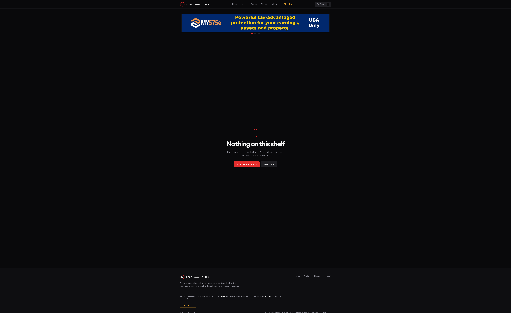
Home (234, 4)
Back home (269, 164)
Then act (186, 305)
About (274, 4)
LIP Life (222, 296)
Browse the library (245, 164)
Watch (254, 4)
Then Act (288, 4)
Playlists (264, 4)
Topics (244, 4)
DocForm (269, 296)
